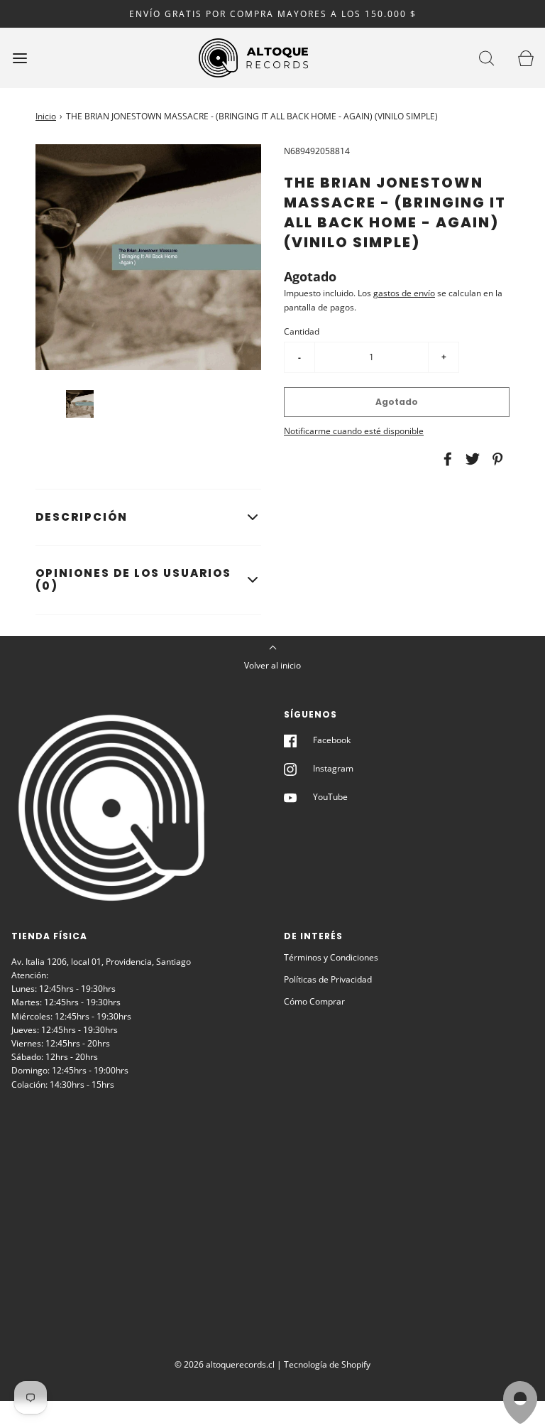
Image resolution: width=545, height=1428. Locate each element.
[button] (80, 404)
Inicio (45, 116)
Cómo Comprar (314, 1001)
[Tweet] (470, 459)
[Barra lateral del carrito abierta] (525, 57)
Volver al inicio (272, 665)
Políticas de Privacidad (328, 979)
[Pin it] (495, 459)
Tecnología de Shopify (327, 1364)
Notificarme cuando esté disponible (354, 431)
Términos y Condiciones (331, 957)
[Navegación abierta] (19, 57)
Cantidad (301, 331)
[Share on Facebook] (445, 459)
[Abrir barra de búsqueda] (486, 57)
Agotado (396, 402)
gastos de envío (404, 293)
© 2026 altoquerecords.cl (225, 1364)
